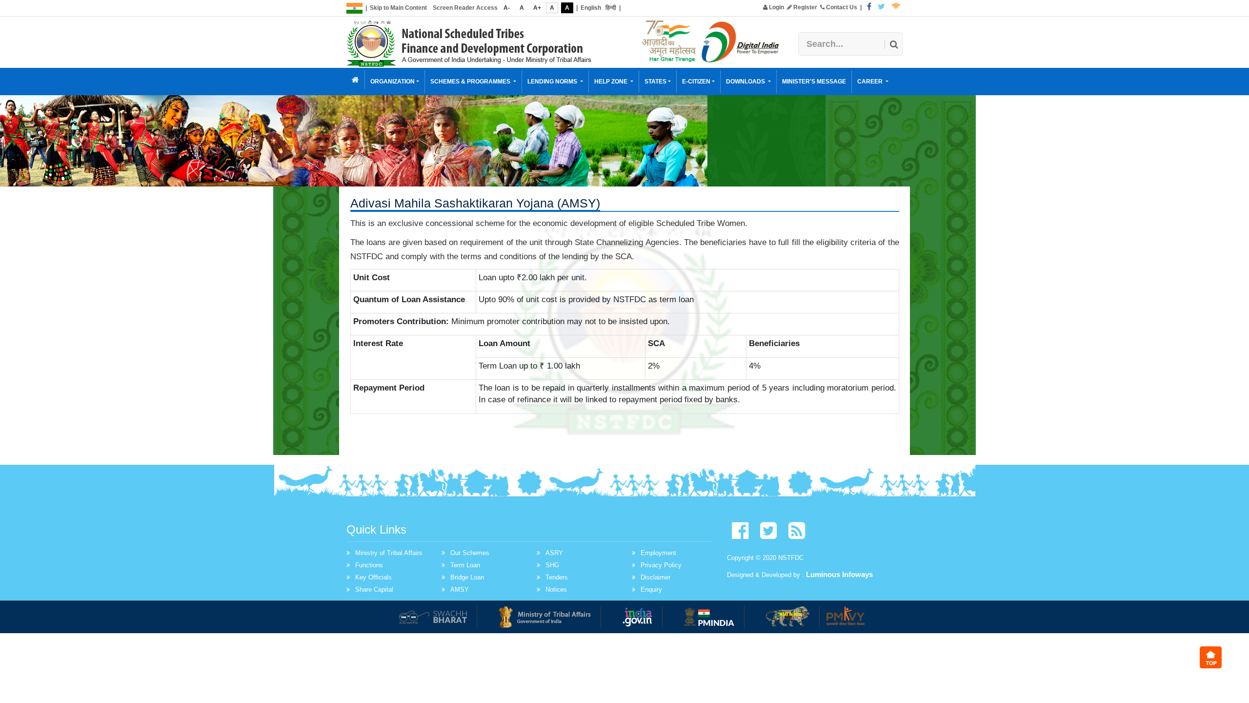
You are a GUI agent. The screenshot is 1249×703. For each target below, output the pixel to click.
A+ (537, 7)
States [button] (655, 81)
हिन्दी (610, 7)
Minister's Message (814, 81)
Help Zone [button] (611, 81)
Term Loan (465, 565)
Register (804, 7)
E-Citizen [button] (696, 81)
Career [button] (870, 81)
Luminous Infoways (839, 574)
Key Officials (373, 577)
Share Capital (374, 589)
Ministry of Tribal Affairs (389, 553)
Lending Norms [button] (553, 81)
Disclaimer (655, 577)
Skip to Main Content (398, 7)
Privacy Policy (661, 565)
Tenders (556, 577)
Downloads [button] (746, 81)
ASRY (554, 553)
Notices (556, 589)
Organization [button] (392, 81)
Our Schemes (469, 553)
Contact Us (841, 7)
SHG (552, 565)
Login (775, 7)
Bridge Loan (467, 577)
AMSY (459, 589)
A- (507, 7)
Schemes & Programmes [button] (471, 81)
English (591, 7)
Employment (658, 553)
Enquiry (651, 589)
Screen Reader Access (465, 7)
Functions (369, 565)
